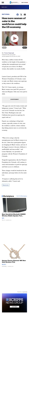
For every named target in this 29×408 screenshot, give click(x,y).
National (6, 14)
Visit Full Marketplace (22, 196)
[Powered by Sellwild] (24, 292)
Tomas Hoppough (9, 53)
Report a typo (6, 185)
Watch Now (24, 2)
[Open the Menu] (2, 2)
